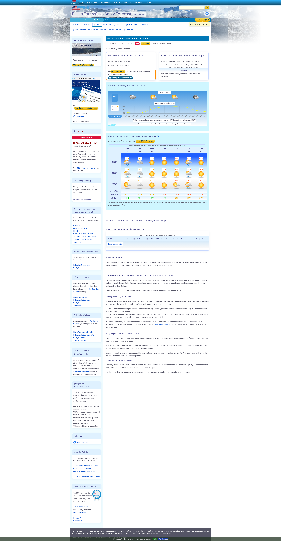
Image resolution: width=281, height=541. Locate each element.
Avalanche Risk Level (163, 324)
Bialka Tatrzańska (82, 25)
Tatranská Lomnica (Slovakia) (84, 237)
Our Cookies (163, 539)
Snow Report (80, 30)
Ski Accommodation (83, 469)
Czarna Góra (77, 225)
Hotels (108, 25)
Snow (83, 20)
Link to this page (79, 512)
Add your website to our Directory (86, 477)
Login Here (79, 116)
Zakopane (77, 242)
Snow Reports (106, 2)
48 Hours (94, 30)
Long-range (116, 30)
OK (155, 539)
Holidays (119, 25)
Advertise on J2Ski (80, 507)
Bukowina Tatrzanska (81, 265)
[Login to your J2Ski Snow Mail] (86, 89)
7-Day (104, 30)
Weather (129, 30)
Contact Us (77, 521)
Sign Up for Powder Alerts (121, 78)
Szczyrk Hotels (79, 338)
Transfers (132, 25)
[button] (127, 239)
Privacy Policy (78, 518)
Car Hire (145, 25)
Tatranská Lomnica (115, 244)
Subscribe (145, 44)
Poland (99, 20)
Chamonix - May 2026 (82, 45)
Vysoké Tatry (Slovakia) (82, 239)
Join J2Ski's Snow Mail (145, 141)
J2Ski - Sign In (203, 20)
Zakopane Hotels (80, 340)
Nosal (75, 231)
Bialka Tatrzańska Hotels (83, 332)
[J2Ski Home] (81, 9)
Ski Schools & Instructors (86, 471)
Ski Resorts (92, 2)
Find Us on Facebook (84, 442)
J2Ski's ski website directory (86, 466)
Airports (140, 2)
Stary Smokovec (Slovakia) (83, 234)
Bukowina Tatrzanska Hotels (84, 335)
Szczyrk (76, 268)
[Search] (207, 7)
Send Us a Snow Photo (84, 65)
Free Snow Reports (86, 108)
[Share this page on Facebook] (207, 14)
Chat (150, 2)
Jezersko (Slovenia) (80, 228)
